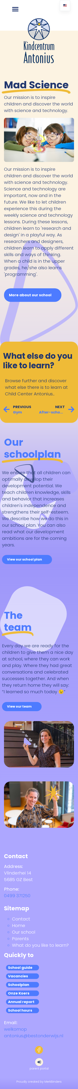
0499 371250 (17, 896)
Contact (21, 919)
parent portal (39, 1068)
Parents (20, 939)
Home (18, 925)
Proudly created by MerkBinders (39, 1082)
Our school (23, 932)
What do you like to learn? (40, 945)
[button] (15, 9)
